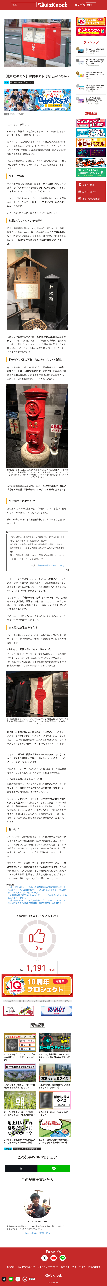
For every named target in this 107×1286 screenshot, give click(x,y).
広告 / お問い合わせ (91, 199)
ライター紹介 (88, 185)
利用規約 (11, 1266)
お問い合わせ (94, 1266)
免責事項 (65, 1266)
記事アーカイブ (89, 192)
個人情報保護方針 (26, 1266)
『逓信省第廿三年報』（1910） (51, 565)
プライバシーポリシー (47, 1266)
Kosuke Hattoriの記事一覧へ (37, 1233)
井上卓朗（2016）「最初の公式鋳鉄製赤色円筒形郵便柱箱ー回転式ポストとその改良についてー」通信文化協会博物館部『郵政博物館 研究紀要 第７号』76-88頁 (37, 890)
